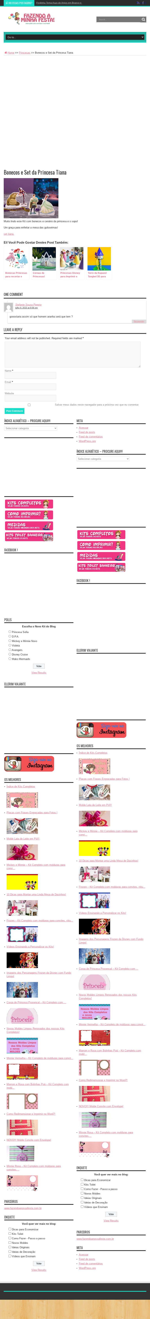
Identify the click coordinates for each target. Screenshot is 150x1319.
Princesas (24, 52)
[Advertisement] (75, 84)
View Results (38, 672)
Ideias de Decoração (23, 1251)
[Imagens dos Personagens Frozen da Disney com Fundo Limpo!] (22, 997)
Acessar (83, 427)
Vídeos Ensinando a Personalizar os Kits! (30, 946)
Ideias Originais (20, 1247)
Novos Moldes (20, 1242)
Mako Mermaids (21, 659)
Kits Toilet (17, 1233)
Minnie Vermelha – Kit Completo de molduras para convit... (40, 1058)
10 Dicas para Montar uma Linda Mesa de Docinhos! (36, 894)
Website (9, 393)
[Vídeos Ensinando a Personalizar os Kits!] (22, 968)
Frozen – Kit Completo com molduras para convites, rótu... (40, 920)
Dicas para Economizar (25, 1229)
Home (11, 52)
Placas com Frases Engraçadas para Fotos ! (32, 812)
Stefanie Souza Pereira (28, 304)
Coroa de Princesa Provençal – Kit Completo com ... (36, 1002)
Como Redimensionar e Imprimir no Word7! (31, 1113)
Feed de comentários (91, 436)
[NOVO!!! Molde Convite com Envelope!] (22, 1161)
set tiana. (9, 234)
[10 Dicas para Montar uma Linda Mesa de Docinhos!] (22, 916)
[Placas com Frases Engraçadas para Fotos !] (22, 834)
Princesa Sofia (20, 632)
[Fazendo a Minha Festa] (33, 22)
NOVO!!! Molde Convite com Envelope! (29, 1140)
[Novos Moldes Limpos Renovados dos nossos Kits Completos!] (22, 1053)
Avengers (17, 650)
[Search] (143, 19)
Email (8, 382)
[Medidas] (29, 530)
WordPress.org (87, 441)
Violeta (16, 645)
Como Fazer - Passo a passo (28, 1238)
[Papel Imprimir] (29, 519)
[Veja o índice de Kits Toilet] (29, 541)
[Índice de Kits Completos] (22, 808)
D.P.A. (15, 636)
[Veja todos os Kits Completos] (29, 508)
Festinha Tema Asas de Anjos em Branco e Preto (62, 3)
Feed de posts (87, 432)
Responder (139, 321)
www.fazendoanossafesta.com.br (23, 1208)
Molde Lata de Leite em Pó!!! (23, 838)
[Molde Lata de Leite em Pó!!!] (22, 860)
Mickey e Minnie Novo (24, 641)
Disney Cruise (20, 654)
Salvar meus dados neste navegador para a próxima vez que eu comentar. (97, 404)
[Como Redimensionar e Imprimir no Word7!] (22, 1135)
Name (8, 370)
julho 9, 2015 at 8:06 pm (26, 308)
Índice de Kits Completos (21, 786)
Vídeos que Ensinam (24, 1256)
